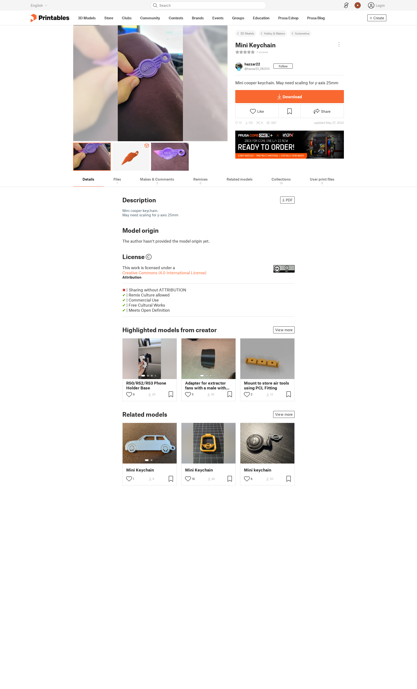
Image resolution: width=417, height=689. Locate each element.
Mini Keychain (140, 470)
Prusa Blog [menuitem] (316, 18)
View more (284, 330)
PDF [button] (289, 200)
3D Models (247, 33)
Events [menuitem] (217, 18)
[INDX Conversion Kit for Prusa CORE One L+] (289, 145)
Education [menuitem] (261, 18)
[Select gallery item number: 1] (143, 376)
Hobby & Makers (274, 33)
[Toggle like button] (129, 394)
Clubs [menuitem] (127, 18)
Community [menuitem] (150, 18)
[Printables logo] (50, 18)
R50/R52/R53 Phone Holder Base (146, 385)
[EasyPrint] (346, 5)
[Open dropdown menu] (339, 44)
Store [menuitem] (108, 18)
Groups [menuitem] (238, 18)
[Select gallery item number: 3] (152, 376)
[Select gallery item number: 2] (148, 376)
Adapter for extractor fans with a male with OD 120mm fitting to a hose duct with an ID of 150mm (207, 385)
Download (292, 96)
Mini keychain (257, 470)
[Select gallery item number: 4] (156, 376)
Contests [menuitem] (176, 18)
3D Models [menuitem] (87, 18)
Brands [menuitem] (198, 18)
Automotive (302, 33)
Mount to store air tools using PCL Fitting (266, 385)
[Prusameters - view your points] (357, 5)
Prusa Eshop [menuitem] (288, 18)
